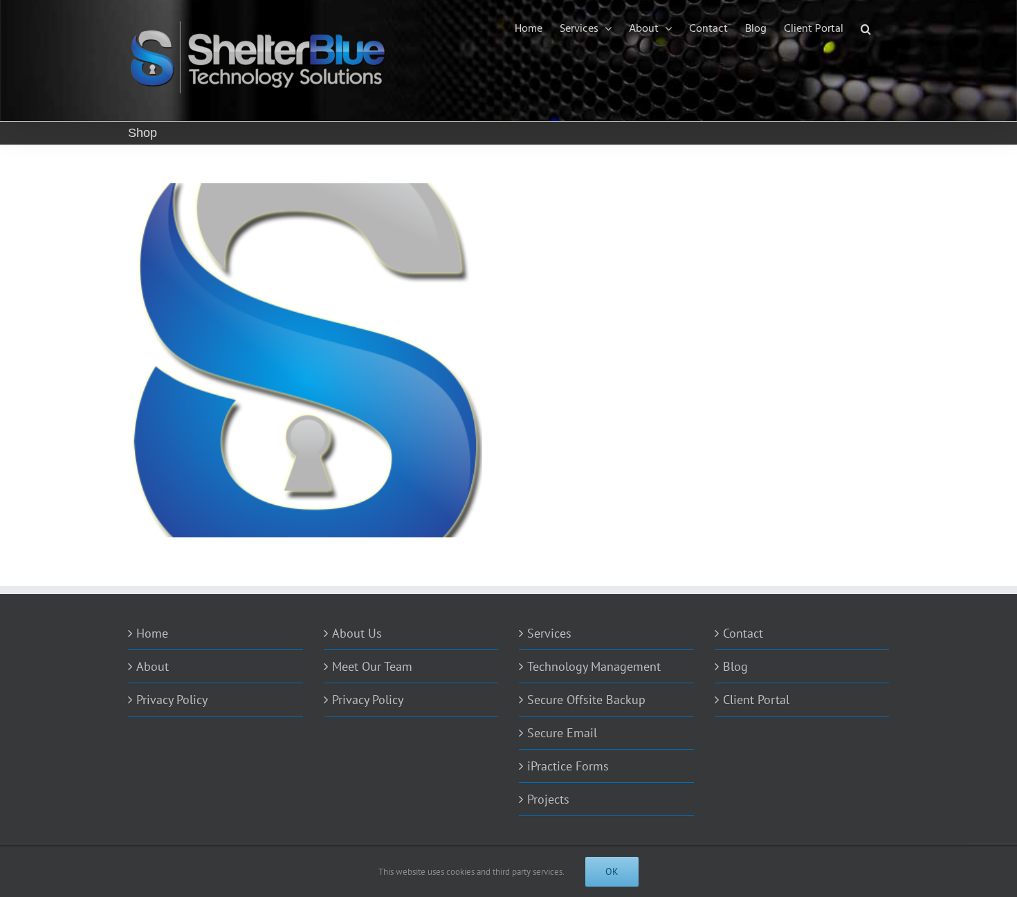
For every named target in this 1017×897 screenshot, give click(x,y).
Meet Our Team (372, 666)
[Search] (866, 29)
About (152, 666)
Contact (743, 633)
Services (549, 633)
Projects (548, 799)
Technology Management (594, 666)
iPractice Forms (568, 766)
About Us (357, 633)
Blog (735, 666)
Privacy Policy (172, 700)
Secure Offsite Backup (586, 700)
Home (152, 633)
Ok (612, 871)
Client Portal (756, 700)
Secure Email (562, 733)
